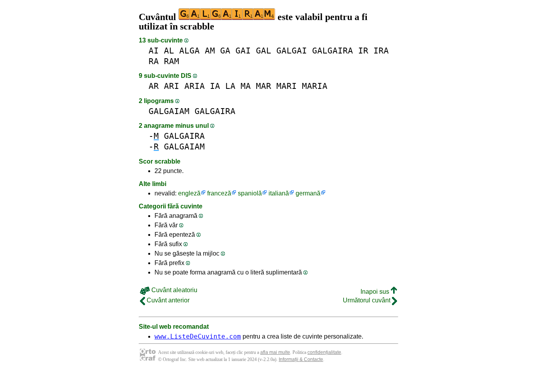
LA (230, 86)
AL (169, 50)
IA (215, 86)
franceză (219, 193)
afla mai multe (275, 352)
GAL (263, 50)
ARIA (194, 86)
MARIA (314, 86)
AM (210, 50)
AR (154, 86)
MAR (263, 86)
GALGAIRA (332, 50)
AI (154, 50)
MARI (286, 86)
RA (154, 61)
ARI (171, 86)
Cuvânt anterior (167, 300)
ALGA (189, 50)
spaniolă (250, 193)
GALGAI (291, 50)
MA (246, 86)
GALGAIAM (169, 111)
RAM (171, 61)
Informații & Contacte (301, 359)
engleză (189, 193)
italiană (278, 193)
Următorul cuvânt (367, 300)
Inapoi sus (375, 291)
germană (308, 193)
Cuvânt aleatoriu (173, 290)
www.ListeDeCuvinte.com (197, 336)
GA (225, 50)
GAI (243, 50)
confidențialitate (324, 352)
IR (363, 50)
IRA (381, 50)
